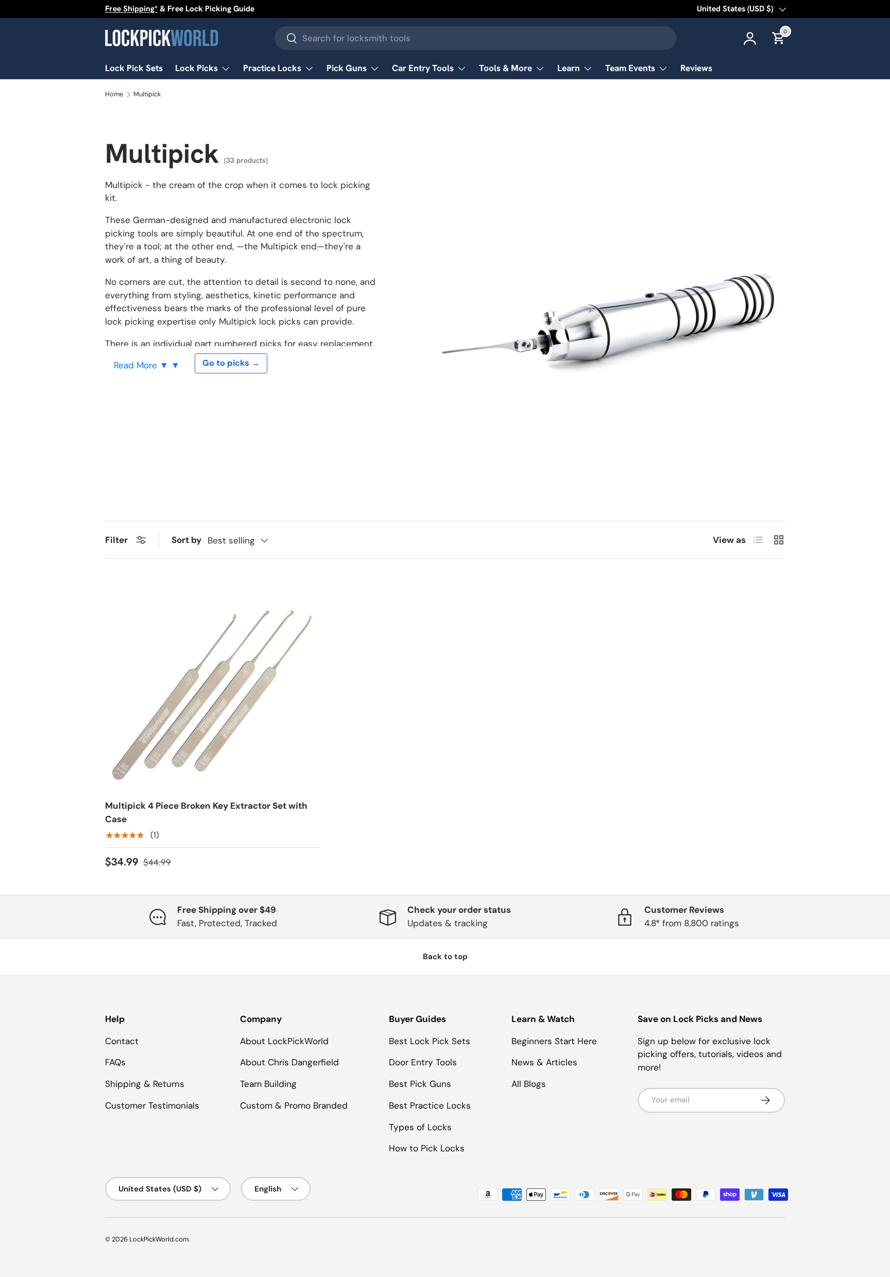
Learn (568, 68)
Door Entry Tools (423, 1062)
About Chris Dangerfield (289, 1062)
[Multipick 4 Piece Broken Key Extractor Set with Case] (213, 683)
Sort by (186, 540)
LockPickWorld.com (159, 1239)
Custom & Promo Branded (294, 1105)
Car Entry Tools (423, 68)
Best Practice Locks (430, 1105)
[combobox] (475, 38)
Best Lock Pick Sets (429, 1041)
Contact (122, 1041)
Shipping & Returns (144, 1083)
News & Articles (544, 1062)
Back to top (445, 956)
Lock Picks (196, 68)
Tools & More (505, 68)
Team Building (268, 1083)
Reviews (696, 68)
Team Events (630, 68)
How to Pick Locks (427, 1148)
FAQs (115, 1062)
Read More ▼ (142, 365)
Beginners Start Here (554, 1041)
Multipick (147, 94)
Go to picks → (231, 362)
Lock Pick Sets (134, 68)
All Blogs (528, 1083)
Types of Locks (420, 1127)
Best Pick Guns (420, 1083)
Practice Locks (272, 68)
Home (114, 94)
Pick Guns (347, 68)
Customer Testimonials (152, 1105)
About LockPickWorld (284, 1041)
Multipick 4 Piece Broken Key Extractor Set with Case (206, 812)
